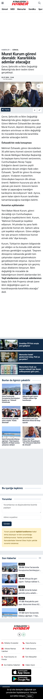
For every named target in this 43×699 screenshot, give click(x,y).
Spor (40, 9)
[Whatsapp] (24, 634)
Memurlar (21, 9)
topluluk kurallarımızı (24, 532)
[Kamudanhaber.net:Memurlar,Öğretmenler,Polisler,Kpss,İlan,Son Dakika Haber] (20, 3)
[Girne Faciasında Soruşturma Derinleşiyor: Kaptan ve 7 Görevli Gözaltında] (11, 389)
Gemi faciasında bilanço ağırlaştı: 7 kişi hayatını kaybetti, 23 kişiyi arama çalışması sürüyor (11, 442)
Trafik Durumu (30, 649)
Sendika (32, 9)
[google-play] (21, 679)
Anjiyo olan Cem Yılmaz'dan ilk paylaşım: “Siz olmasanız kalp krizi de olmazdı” (31, 442)
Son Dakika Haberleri (12, 665)
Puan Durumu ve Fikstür (9, 658)
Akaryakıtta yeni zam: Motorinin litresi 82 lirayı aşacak (31, 420)
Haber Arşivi (30, 665)
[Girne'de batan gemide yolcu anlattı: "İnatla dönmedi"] (11, 411)
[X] (19, 634)
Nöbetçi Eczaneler (11, 643)
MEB (12, 9)
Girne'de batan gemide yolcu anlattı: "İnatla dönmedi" (10, 420)
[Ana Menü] (2, 3)
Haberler (5, 50)
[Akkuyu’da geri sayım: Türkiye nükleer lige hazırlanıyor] (31, 389)
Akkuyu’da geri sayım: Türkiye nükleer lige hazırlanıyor (30, 398)
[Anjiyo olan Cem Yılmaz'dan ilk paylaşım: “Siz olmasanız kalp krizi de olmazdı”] (31, 432)
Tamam (29, 696)
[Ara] (39, 3)
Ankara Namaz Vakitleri (8, 650)
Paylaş (7, 110)
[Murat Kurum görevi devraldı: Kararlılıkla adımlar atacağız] (21, 94)
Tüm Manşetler (31, 657)
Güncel (5, 9)
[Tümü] (40, 558)
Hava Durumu (31, 643)
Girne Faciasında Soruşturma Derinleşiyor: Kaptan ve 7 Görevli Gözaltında (11, 399)
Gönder (7, 524)
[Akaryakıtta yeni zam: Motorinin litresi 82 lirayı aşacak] (31, 411)
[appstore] (21, 672)
